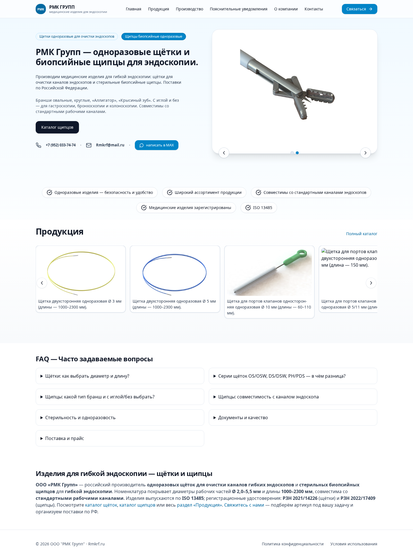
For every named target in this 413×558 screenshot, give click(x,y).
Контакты (314, 9)
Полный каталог (361, 233)
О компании (286, 9)
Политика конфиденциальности (293, 543)
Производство (189, 9)
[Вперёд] (371, 283)
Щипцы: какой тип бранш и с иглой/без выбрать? (100, 397)
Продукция (158, 9)
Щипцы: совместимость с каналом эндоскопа (268, 397)
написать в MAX (160, 145)
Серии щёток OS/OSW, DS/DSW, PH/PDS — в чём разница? (282, 376)
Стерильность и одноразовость (80, 417)
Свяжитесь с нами (244, 505)
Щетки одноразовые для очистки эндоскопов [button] (76, 36)
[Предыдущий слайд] (224, 153)
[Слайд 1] (292, 152)
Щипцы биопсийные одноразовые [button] (153, 36)
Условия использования (353, 543)
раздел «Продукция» (199, 505)
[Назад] (42, 283)
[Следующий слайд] (365, 153)
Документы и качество (243, 417)
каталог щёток (101, 505)
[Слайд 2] (297, 152)
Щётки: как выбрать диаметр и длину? (87, 376)
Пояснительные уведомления (238, 9)
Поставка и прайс (64, 438)
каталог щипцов (137, 505)
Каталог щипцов (57, 127)
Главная (133, 9)
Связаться (356, 9)
